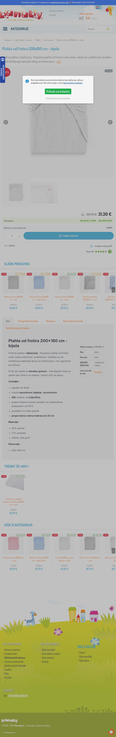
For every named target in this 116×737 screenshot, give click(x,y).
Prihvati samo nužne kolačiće (58, 98)
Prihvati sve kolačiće (58, 91)
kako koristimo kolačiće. (73, 82)
